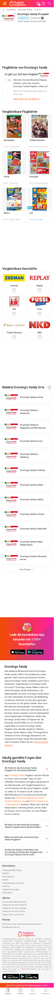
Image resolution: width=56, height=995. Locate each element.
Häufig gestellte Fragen (12, 870)
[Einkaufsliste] (43, 3)
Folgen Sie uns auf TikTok (13, 914)
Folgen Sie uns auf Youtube (13, 911)
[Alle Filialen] (49, 387)
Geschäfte (11, 10)
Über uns (6, 886)
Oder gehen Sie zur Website (26, 99)
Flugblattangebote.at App (13, 883)
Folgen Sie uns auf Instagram (14, 908)
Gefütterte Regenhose (26, 798)
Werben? (6, 873)
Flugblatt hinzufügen (10, 889)
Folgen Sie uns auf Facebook (14, 905)
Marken (5, 880)
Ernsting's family (25, 10)
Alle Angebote (8, 877)
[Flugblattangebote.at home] (17, 3)
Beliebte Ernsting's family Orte (23, 387)
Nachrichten (7, 893)
